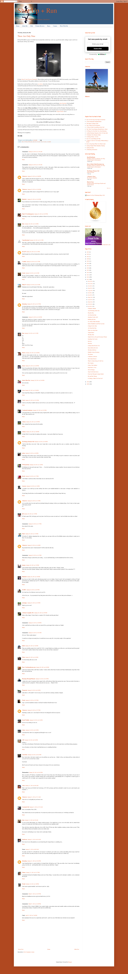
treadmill (49, 141)
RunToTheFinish (91, 157)
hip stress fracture (36, 141)
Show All (108, 188)
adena (23, 453)
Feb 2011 (90, 304)
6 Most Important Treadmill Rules (93, 121)
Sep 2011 (90, 288)
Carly (23, 400)
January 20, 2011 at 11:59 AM (35, 164)
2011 (88, 279)
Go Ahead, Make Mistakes (94, 321)
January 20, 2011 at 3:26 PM (31, 645)
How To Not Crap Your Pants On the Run (95, 119)
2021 (88, 256)
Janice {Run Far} (26, 380)
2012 (88, 277)
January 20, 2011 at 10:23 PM (34, 754)
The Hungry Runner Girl (28, 441)
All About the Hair (92, 315)
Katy (23, 224)
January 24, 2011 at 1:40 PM (32, 884)
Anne (23, 785)
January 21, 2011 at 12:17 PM (33, 872)
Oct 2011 (90, 286)
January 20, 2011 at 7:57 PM (34, 710)
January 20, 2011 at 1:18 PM (33, 486)
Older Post (76, 949)
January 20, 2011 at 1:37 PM (35, 524)
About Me (24, 26)
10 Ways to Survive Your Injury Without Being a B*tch (97, 141)
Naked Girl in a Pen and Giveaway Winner (97, 337)
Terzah (23, 884)
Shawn (23, 352)
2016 (88, 268)
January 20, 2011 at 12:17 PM (33, 261)
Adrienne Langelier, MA (28, 613)
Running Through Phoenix (28, 679)
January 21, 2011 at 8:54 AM (34, 839)
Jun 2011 (90, 295)
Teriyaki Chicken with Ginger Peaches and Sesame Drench (96, 184)
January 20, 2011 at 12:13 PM (33, 251)
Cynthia (24, 261)
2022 (88, 254)
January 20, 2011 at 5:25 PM (42, 678)
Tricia (23, 657)
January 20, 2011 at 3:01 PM (35, 632)
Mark (23, 534)
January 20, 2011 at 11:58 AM (35, 151)
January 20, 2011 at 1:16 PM (36, 464)
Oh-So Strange (91, 369)
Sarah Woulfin (25, 720)
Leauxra (24, 486)
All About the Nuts (92, 328)
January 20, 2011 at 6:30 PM (34, 690)
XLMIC (24, 590)
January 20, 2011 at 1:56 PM (33, 576)
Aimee (23, 730)
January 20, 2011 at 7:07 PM (32, 700)
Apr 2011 (90, 299)
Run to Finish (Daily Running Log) (95, 164)
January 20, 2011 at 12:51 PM (32, 400)
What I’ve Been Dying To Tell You (95, 361)
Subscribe (98, 49)
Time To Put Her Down (93, 372)
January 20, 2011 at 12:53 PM (39, 410)
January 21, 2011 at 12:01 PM (34, 861)
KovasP (24, 251)
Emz (23, 333)
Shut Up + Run (37, 10)
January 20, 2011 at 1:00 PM (32, 431)
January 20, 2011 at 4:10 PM (31, 657)
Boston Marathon (28, 141)
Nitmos (24, 872)
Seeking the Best (90, 147)
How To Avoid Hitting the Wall (93, 138)
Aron (23, 390)
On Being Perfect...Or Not (92, 136)
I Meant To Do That (92, 326)
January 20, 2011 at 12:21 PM (32, 273)
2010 (88, 381)
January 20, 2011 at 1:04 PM (41, 441)
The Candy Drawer (92, 358)
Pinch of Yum (90, 182)
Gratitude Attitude (92, 308)
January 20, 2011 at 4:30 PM (42, 667)
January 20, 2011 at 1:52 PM (32, 565)
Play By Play (91, 313)
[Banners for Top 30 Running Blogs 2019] (95, 195)
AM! (23, 740)
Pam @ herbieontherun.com (29, 667)
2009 (88, 384)
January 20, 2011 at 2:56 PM (40, 612)
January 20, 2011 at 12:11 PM (36, 240)
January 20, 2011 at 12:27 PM (34, 304)
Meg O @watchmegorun (28, 214)
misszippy (24, 603)
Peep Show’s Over (92, 367)
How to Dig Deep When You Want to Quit (95, 144)
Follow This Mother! (92, 365)
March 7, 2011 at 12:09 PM (35, 904)
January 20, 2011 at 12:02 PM (34, 189)
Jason (23, 366)
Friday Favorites (90, 172)
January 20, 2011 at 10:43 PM (36, 772)
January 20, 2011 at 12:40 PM (32, 352)
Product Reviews (40, 26)
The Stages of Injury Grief (92, 123)
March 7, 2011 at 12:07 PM (35, 894)
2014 (88, 272)
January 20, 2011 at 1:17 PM (32, 476)
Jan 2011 (90, 306)
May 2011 (90, 297)
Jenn (23, 820)
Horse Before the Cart (93, 348)
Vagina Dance (60, 111)
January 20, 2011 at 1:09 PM (32, 453)
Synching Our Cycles (92, 339)
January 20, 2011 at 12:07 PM (41, 214)
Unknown (24, 176)
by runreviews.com (106, 244)
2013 (88, 274)
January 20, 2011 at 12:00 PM (34, 176)
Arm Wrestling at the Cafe (93, 310)
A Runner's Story (91, 176)
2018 (88, 263)
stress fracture (62, 103)
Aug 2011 (90, 290)
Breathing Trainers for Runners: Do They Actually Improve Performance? (96, 159)
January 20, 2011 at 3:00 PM (35, 622)
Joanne (24, 565)
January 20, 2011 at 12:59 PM (33, 421)
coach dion (24, 754)
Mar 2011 (90, 302)
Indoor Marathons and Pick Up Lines (96, 323)
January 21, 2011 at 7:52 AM (36, 807)
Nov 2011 (90, 283)
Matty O (24, 284)
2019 (88, 261)
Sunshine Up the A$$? (93, 317)
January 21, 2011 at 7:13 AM (34, 797)
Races (48, 26)
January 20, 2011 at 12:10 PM (31, 224)
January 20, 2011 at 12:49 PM (32, 365)
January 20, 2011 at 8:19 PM (32, 730)
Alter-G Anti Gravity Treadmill (29, 79)
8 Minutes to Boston (92, 356)
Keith (23, 646)
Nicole (23, 700)
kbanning (24, 304)
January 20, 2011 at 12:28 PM (35, 317)
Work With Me (64, 26)
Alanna (24, 422)
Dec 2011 (90, 281)
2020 (88, 259)
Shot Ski (90, 343)
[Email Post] (40, 140)
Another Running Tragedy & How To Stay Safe (97, 133)
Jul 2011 (90, 292)
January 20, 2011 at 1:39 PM (31, 533)
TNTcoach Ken (25, 464)
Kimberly (24, 199)
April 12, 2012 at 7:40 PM (31, 915)
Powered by (93, 54)
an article (40, 84)
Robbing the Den (91, 319)
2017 (88, 265)
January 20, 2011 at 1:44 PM (34, 545)
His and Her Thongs (92, 376)
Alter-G (23, 141)
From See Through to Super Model (96, 374)
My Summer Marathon (92, 178)
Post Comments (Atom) (29, 952)
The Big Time (91, 334)
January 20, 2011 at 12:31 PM (31, 333)
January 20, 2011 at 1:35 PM (34, 500)
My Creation (91, 363)
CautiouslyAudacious (27, 410)
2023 (88, 252)
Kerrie (23, 476)
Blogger (70, 962)
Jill (23, 514)
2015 (88, 270)
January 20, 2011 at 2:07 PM (33, 589)
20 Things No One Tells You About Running (96, 131)
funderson (24, 839)
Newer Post (20, 949)
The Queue (90, 354)
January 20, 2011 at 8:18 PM (36, 720)
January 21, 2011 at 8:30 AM (31, 820)
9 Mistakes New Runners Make (93, 135)
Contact (55, 26)
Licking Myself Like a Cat (94, 345)
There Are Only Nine (26, 36)
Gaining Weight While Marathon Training (95, 145)
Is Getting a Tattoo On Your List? (95, 378)
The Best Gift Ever (92, 350)
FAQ (31, 26)
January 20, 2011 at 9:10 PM (31, 740)
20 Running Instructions (91, 149)
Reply (23, 159)
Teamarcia (24, 690)
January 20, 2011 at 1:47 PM (35, 555)
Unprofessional (25, 240)
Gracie (23, 273)
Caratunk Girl (25, 807)
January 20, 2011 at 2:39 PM (33, 603)
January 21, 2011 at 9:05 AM (32, 849)
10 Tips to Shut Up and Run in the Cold (95, 127)
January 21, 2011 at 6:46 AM (31, 785)
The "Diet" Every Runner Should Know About (96, 129)
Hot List (90, 341)
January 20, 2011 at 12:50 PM (32, 390)
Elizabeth (24, 576)
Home (17, 26)
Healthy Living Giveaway (93, 352)
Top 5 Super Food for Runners (93, 125)
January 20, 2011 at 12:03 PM (34, 199)
